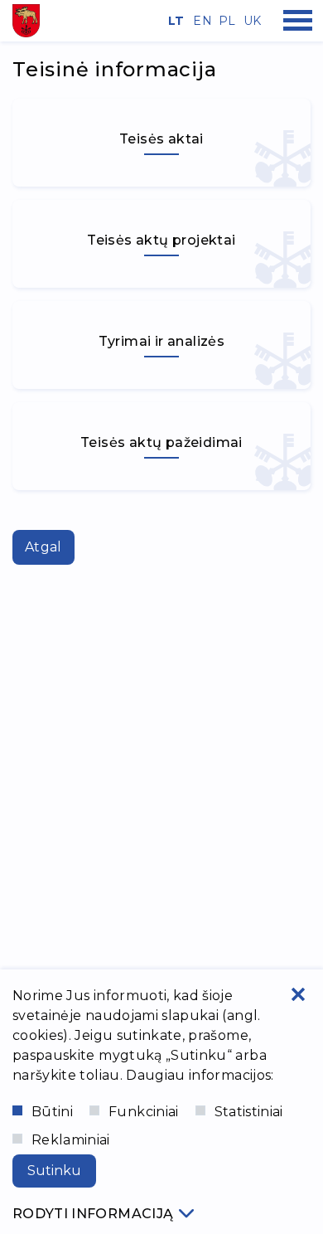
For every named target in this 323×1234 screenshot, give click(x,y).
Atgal (43, 547)
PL (225, 20)
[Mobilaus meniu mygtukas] (298, 20)
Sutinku (54, 1170)
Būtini (52, 1112)
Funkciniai (143, 1112)
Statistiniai (249, 1112)
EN (199, 20)
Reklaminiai (70, 1140)
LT (174, 20)
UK (250, 20)
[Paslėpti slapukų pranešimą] (298, 994)
